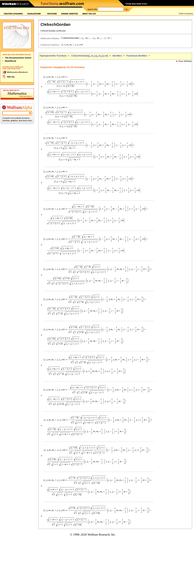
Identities (117, 55)
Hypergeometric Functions (53, 55)
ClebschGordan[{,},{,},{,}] (89, 55)
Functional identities (136, 55)
